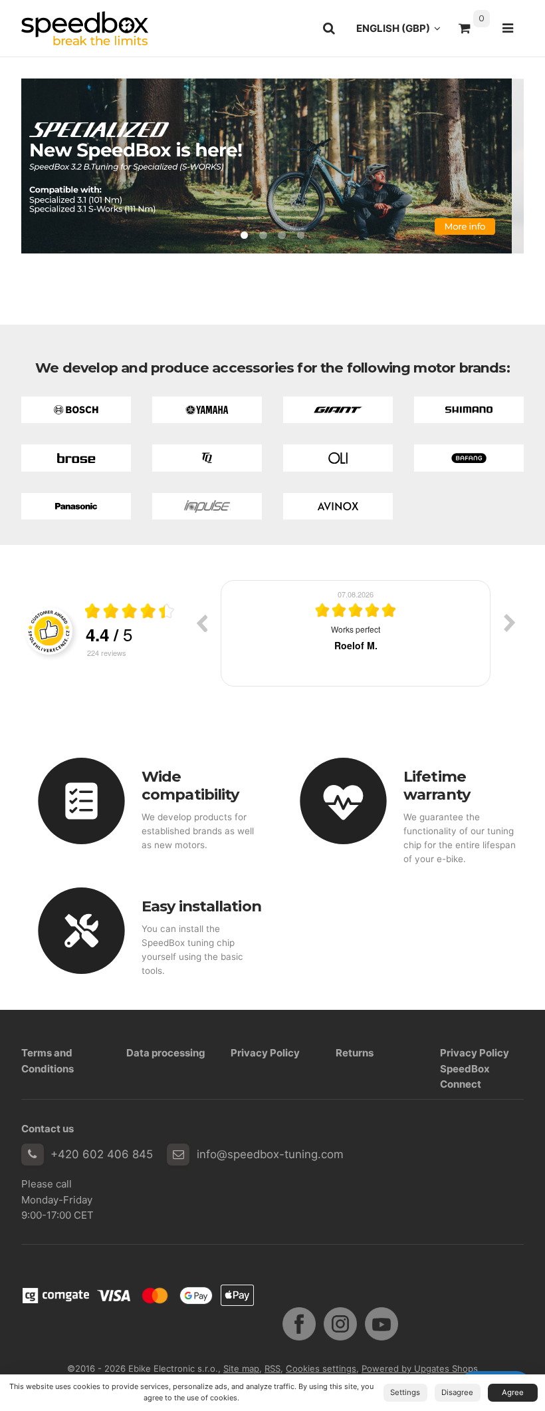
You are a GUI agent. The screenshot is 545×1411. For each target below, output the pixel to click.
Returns (355, 1052)
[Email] (178, 1155)
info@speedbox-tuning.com (270, 1154)
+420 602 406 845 (102, 1154)
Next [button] (510, 622)
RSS (272, 1368)
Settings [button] (405, 1392)
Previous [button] (201, 622)
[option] (377, 633)
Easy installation (201, 906)
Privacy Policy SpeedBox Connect (474, 1068)
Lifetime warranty (436, 785)
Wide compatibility (190, 785)
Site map (241, 1368)
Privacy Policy (265, 1052)
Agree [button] (513, 1392)
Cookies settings (321, 1368)
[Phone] (32, 1155)
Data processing (165, 1052)
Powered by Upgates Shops (420, 1368)
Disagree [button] (457, 1392)
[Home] (84, 28)
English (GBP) (402, 32)
